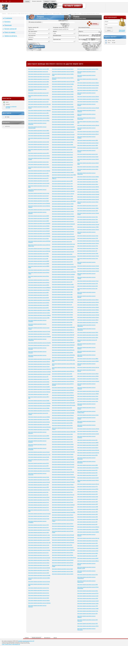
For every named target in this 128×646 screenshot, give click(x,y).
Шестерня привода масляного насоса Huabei (63, 106)
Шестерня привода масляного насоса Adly (38, 84)
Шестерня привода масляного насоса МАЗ (87, 553)
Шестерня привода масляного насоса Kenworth (63, 236)
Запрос (43, 17)
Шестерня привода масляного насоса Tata (87, 216)
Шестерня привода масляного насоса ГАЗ (87, 470)
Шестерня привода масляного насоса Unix (87, 286)
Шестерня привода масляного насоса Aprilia (38, 135)
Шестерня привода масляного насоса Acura (38, 76)
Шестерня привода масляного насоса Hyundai (63, 137)
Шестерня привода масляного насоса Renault (63, 534)
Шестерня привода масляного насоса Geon (38, 555)
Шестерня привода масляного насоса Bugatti (39, 300)
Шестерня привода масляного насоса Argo (38, 144)
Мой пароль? (122, 31)
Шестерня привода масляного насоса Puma (62, 502)
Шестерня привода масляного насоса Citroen (39, 361)
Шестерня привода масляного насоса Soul (87, 154)
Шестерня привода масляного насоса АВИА (87, 442)
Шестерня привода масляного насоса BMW (38, 261)
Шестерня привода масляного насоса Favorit (39, 482)
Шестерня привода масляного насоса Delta (38, 419)
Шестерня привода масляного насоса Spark (87, 156)
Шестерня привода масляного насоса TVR (87, 283)
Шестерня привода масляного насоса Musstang (63, 402)
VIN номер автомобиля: (35, 22)
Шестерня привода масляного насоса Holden (63, 91)
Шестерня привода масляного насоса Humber (63, 114)
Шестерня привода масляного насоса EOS (38, 463)
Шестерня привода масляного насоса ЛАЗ (87, 543)
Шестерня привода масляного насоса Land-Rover (64, 271)
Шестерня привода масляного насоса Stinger (88, 186)
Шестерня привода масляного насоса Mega (62, 352)
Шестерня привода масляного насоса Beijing (38, 228)
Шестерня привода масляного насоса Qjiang (62, 509)
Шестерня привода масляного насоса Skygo (88, 134)
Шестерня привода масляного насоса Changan (39, 336)
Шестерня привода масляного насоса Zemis (87, 415)
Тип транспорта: (32, 31)
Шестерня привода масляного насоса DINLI (38, 429)
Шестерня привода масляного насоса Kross (62, 259)
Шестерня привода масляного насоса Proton (62, 499)
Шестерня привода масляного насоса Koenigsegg (64, 256)
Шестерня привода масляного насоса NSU (62, 425)
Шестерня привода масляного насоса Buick (38, 302)
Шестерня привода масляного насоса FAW (38, 484)
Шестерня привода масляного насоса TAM (87, 210)
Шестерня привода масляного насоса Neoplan (63, 412)
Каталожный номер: (84, 27)
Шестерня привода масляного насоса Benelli (38, 231)
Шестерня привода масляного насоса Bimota (39, 248)
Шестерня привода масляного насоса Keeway (63, 231)
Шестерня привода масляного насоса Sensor (88, 99)
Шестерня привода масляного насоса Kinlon (62, 249)
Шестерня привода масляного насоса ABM (38, 69)
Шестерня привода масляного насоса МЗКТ (87, 558)
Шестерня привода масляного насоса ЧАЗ (87, 623)
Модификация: (57, 35)
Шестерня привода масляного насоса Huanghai (63, 109)
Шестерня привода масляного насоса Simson (88, 125)
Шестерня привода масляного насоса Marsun (63, 337)
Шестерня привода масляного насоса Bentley (39, 233)
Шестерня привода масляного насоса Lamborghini (64, 266)
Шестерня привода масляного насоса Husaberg (63, 126)
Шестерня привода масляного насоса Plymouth (63, 482)
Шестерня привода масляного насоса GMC (38, 570)
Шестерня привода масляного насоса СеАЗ (87, 595)
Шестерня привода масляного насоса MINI (62, 376)
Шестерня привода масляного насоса (90, 13)
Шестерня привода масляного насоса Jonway (63, 211)
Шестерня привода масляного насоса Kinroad (63, 251)
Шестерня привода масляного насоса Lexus (62, 289)
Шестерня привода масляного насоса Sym (87, 205)
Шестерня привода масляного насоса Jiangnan (63, 191)
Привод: (30, 39)
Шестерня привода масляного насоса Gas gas (39, 542)
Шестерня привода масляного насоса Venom (88, 302)
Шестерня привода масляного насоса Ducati (38, 452)
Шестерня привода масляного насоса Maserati (63, 342)
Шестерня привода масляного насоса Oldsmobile (63, 431)
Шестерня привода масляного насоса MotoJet (63, 390)
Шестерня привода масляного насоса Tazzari (88, 224)
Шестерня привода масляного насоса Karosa (63, 221)
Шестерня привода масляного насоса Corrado (39, 374)
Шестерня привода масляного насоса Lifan (62, 292)
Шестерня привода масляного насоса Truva (87, 280)
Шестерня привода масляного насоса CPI (38, 376)
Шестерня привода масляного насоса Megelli (62, 357)
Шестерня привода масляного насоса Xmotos (88, 381)
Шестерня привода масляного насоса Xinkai (87, 373)
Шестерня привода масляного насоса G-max (39, 535)
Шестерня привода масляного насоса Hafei (38, 597)
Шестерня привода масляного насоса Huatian (63, 111)
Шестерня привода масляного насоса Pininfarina (63, 477)
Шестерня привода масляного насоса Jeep (62, 183)
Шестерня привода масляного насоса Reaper (63, 526)
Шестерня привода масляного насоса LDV (62, 281)
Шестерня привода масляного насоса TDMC (88, 227)
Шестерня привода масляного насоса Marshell (63, 334)
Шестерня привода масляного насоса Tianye (88, 243)
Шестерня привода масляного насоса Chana (39, 334)
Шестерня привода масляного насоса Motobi (62, 387)
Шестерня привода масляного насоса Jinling (62, 206)
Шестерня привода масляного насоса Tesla (87, 235)
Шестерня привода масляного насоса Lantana (63, 276)
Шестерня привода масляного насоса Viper (87, 322)
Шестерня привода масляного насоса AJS (38, 101)
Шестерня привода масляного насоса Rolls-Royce (64, 557)
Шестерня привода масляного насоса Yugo (87, 401)
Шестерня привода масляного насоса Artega (39, 155)
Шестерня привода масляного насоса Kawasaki (63, 223)
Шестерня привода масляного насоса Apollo (38, 133)
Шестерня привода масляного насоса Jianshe (63, 193)
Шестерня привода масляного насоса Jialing (62, 188)
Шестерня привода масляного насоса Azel (38, 195)
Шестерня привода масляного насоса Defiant (39, 416)
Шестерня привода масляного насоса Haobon (63, 71)
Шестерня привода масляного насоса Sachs (62, 573)
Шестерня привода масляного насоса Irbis (62, 149)
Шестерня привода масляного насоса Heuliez (63, 84)
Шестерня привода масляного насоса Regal (62, 528)
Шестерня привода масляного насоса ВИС (87, 465)
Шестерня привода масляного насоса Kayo (62, 226)
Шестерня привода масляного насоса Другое (88, 484)
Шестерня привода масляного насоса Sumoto (88, 194)
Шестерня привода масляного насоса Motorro (63, 395)
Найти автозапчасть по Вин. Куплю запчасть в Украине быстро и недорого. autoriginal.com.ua (29, 13)
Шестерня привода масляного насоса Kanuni (62, 218)
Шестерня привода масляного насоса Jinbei (62, 198)
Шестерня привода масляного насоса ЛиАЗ (87, 545)
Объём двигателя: (84, 35)
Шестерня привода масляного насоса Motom (62, 392)
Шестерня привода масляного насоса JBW (62, 181)
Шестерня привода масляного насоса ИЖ (87, 521)
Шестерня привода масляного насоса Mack (62, 314)
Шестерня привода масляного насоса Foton (38, 518)
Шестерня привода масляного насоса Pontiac (63, 489)
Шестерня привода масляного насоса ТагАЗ (88, 600)
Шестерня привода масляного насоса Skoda (88, 131)
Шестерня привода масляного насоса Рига (87, 590)
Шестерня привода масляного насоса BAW (38, 215)
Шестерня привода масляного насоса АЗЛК (87, 445)
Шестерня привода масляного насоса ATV (38, 178)
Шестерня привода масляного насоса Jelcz (62, 186)
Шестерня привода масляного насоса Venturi (88, 307)
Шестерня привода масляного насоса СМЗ (87, 598)
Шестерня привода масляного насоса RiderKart (63, 550)
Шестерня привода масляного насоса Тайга (87, 603)
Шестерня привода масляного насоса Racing (63, 517)
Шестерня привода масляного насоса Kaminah (63, 216)
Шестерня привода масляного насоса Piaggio (63, 474)
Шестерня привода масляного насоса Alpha (38, 115)
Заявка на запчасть (10, 36)
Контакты (7, 21)
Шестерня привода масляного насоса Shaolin (88, 107)
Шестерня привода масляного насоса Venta (87, 304)
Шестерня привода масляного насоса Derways (39, 427)
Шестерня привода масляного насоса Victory (88, 317)
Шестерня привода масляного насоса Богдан (88, 450)
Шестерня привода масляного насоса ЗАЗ (87, 494)
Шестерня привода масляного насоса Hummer (63, 116)
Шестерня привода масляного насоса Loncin (62, 307)
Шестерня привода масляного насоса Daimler (39, 405)
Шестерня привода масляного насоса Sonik (87, 147)
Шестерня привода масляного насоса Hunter (62, 119)
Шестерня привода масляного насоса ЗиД (87, 499)
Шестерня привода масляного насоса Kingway (63, 246)
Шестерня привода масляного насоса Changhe (39, 342)
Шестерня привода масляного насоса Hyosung (63, 134)
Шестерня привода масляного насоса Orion (62, 441)
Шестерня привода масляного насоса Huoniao (63, 121)
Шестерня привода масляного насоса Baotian (39, 203)
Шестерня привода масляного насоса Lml (62, 304)
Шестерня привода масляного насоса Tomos (88, 255)
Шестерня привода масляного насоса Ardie (38, 141)
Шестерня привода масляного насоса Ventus (88, 309)
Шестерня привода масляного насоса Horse (62, 104)
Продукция (8, 25)
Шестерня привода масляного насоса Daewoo (39, 389)
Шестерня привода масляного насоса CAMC (39, 317)
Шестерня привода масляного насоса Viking (87, 319)
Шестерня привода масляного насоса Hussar (63, 131)
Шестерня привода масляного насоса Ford (38, 502)
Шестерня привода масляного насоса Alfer (38, 113)
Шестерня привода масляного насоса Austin (38, 183)
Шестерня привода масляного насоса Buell (38, 297)
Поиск (79, 17)
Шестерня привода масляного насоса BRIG (38, 285)
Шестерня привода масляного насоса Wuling (88, 361)
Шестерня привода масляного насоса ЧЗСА (87, 626)
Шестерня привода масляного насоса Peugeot (63, 461)
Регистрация (122, 30)
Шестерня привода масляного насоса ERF (38, 465)
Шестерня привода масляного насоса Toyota (88, 265)
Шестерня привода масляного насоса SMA (87, 140)
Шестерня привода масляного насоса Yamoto (88, 391)
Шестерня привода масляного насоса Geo (38, 552)
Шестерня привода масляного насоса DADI (38, 384)
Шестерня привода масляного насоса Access (39, 74)
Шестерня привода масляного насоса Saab (62, 568)
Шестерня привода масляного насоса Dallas (38, 408)
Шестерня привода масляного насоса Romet (62, 560)
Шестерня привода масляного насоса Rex (62, 545)
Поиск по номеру (9, 32)
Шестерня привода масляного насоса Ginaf (38, 565)
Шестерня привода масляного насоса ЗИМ (87, 506)
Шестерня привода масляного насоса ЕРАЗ (87, 489)
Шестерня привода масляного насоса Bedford (39, 223)
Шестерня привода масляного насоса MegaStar (63, 355)
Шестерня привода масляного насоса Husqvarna (63, 129)
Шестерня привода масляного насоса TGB (87, 238)
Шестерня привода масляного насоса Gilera (38, 562)
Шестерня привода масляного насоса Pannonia (63, 451)
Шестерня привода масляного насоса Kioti (62, 254)
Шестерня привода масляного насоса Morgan (63, 381)
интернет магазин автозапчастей (26, 641)
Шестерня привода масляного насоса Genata (39, 550)
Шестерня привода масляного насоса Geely (38, 545)
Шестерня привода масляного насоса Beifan (38, 226)
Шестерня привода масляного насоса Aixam (38, 99)
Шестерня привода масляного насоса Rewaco (63, 542)
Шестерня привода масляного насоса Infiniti (62, 144)
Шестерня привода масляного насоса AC (38, 71)
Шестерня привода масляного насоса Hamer (39, 600)
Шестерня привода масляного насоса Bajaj (38, 200)
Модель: (81, 31)
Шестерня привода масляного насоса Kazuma (63, 228)
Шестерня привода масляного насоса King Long (63, 244)
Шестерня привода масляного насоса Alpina (38, 118)
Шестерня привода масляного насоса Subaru (88, 191)
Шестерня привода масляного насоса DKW (38, 435)
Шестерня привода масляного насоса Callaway (39, 315)
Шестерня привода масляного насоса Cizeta (38, 366)
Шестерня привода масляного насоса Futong (39, 530)
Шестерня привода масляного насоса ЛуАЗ (87, 550)
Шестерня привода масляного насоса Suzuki (88, 196)
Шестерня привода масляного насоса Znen (87, 431)
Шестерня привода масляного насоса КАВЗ (87, 529)
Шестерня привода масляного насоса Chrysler (39, 359)
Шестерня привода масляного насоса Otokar (63, 444)
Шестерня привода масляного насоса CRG (38, 379)
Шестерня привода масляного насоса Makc (62, 317)
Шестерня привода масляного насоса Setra (87, 101)
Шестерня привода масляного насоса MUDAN (63, 400)
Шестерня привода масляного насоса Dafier (38, 400)
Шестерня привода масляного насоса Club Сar (39, 369)
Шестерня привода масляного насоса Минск (88, 560)
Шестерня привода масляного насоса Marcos (63, 332)
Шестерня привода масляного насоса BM (38, 258)
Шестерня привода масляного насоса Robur (62, 555)
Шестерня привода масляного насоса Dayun (39, 410)
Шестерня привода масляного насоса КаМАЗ (88, 531)
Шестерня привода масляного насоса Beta (38, 238)
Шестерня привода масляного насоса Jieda (62, 196)
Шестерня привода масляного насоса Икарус (88, 526)
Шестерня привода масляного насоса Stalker (88, 176)
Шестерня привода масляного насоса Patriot (62, 454)
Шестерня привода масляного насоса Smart (87, 142)
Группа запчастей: (33, 27)
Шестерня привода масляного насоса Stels (87, 181)
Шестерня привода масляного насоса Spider (88, 166)
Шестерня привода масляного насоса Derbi (38, 424)
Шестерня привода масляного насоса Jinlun (62, 208)
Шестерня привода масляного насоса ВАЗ (87, 455)
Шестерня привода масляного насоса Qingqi (62, 507)
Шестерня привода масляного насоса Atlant (38, 175)
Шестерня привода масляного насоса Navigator (63, 410)
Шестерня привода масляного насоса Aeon (38, 86)
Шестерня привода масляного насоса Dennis (39, 421)
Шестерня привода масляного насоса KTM (62, 261)
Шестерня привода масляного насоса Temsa (88, 229)
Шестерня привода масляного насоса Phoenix (63, 472)
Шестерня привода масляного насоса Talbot (87, 208)
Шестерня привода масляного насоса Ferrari (39, 489)
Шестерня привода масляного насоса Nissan (63, 415)
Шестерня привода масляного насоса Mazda (62, 347)
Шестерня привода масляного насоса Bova (38, 279)
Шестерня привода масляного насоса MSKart (63, 397)
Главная (27, 1)
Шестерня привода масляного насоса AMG (38, 130)
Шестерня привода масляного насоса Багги (87, 447)
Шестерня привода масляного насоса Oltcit (62, 434)
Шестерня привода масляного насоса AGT (38, 92)
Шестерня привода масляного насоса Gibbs (38, 560)
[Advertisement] (13, 68)
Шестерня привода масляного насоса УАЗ (87, 613)
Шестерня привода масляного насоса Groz (38, 587)
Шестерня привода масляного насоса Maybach (63, 344)
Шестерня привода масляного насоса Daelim (39, 386)
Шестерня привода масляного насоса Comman (39, 371)
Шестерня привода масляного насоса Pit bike (63, 479)
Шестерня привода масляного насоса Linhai (62, 302)
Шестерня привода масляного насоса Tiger (87, 245)
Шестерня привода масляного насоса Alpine (38, 120)
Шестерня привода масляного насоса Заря (87, 496)
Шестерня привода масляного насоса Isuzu (62, 152)
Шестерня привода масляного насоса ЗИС (87, 511)
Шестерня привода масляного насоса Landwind (63, 274)
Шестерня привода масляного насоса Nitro (62, 422)
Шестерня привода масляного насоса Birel (38, 253)
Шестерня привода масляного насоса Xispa (87, 378)
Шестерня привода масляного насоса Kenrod (63, 234)
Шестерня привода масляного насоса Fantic (38, 479)
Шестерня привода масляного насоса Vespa (87, 312)
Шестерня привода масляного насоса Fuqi (38, 527)
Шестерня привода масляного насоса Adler (38, 81)
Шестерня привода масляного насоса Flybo (38, 499)
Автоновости (47, 637)
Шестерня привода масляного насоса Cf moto (39, 331)
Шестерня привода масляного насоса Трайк (87, 608)
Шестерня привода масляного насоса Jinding (63, 203)
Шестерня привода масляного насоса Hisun (62, 89)
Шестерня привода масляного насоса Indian (62, 142)
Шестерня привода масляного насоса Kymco (63, 264)
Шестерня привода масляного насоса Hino (62, 86)
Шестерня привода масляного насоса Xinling (88, 376)
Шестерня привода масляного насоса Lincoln (63, 299)
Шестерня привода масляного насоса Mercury (63, 371)
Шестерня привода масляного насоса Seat (87, 90)
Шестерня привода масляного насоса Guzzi (38, 595)
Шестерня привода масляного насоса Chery (38, 345)
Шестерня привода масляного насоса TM (87, 250)
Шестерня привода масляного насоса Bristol (38, 290)
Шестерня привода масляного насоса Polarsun (63, 487)
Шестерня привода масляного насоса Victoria (88, 314)
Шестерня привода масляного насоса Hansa (62, 69)
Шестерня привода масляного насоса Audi (38, 180)
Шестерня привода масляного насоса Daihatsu (39, 403)
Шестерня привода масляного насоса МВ (87, 555)
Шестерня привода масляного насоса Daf (38, 394)
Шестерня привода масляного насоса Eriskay (39, 468)
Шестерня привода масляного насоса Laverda (63, 279)
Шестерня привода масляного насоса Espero (39, 470)
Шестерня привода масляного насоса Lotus (62, 312)
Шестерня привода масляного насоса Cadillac (39, 310)
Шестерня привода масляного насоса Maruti (62, 339)
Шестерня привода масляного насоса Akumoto (39, 104)
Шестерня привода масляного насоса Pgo (62, 469)
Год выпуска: (32, 35)
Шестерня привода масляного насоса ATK (38, 173)
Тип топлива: (82, 39)
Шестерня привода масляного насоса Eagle (38, 457)
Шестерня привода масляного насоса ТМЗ (87, 606)
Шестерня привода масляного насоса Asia (38, 161)
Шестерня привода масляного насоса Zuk (87, 440)
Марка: (55, 31)
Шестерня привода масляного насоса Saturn (88, 82)
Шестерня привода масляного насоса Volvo (87, 332)
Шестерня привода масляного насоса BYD (38, 307)
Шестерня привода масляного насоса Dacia (38, 381)
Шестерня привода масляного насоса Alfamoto (39, 110)
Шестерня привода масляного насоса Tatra (87, 221)
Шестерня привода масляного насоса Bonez (38, 269)
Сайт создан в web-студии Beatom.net (11, 644)
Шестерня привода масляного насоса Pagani (62, 446)
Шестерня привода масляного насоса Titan (87, 248)
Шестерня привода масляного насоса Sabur (62, 571)
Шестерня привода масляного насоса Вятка (87, 467)
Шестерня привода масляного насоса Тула (87, 611)
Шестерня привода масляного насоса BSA (38, 295)
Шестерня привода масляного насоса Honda (62, 94)
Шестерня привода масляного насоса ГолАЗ (88, 477)
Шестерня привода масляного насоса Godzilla (39, 575)
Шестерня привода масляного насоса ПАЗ (87, 574)
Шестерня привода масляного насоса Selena (88, 96)
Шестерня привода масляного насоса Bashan (39, 209)
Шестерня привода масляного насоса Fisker (38, 497)
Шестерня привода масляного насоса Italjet (62, 157)
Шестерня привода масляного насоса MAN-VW (63, 327)
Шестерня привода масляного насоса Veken (87, 299)
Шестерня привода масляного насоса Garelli (38, 540)
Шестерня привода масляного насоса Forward (39, 513)
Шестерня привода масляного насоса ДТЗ (87, 486)
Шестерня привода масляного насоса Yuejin (87, 398)
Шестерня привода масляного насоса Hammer (39, 603)
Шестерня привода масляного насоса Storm (87, 189)
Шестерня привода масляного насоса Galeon (39, 537)
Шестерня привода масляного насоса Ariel (38, 146)
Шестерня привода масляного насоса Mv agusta (63, 405)
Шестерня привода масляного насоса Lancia (62, 269)
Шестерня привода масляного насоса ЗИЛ (87, 501)
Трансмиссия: (57, 39)
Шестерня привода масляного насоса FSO (38, 524)
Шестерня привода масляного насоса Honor (62, 101)
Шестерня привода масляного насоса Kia (62, 241)
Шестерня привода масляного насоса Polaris (62, 484)
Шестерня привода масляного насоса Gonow (39, 581)
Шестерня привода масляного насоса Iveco (62, 159)
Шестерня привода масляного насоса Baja (38, 198)
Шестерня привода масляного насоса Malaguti (63, 319)
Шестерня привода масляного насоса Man (62, 322)
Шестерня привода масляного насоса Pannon (63, 449)
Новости (47, 1)
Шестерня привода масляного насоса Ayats (38, 193)
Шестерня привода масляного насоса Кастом (88, 538)
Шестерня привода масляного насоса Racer (62, 514)
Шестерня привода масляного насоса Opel (62, 436)
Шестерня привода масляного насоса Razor (62, 523)
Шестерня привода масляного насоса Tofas (87, 253)
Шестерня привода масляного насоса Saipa (87, 69)
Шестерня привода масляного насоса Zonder (88, 433)
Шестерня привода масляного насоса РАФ (87, 584)
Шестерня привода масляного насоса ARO (38, 153)
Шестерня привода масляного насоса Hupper (63, 124)
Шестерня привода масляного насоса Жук (87, 491)
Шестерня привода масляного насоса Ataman (39, 170)
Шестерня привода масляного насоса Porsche (63, 494)
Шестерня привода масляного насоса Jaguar (63, 172)
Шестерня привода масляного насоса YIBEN (88, 393)
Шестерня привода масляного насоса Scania (88, 85)
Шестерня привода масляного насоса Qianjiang (63, 504)
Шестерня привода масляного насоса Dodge (39, 438)
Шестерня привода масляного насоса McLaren (63, 349)
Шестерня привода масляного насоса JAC (62, 167)
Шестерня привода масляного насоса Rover (62, 562)
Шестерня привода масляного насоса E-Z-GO (39, 454)
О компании (8, 18)
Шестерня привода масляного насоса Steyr (87, 184)
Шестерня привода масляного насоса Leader (63, 284)
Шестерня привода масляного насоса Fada (38, 477)
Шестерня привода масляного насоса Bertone (39, 236)
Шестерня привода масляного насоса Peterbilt (63, 459)
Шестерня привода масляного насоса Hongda (63, 99)
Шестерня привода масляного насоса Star (87, 179)
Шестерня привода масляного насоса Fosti (38, 516)
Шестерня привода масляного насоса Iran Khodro (64, 147)
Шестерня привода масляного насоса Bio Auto (39, 251)
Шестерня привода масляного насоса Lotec (62, 309)
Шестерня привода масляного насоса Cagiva (39, 312)
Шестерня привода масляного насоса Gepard (39, 557)
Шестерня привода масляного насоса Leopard (63, 286)
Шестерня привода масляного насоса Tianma (88, 240)
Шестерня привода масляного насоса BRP (38, 292)
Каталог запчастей (37, 1)
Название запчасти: (58, 27)
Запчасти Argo (64, 13)
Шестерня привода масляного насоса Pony (62, 492)
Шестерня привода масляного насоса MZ (62, 407)
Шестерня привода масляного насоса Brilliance (39, 287)
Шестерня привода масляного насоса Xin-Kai (88, 367)
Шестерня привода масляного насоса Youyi (87, 396)
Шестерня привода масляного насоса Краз (87, 540)
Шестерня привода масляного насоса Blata (38, 256)
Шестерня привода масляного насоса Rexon (62, 547)
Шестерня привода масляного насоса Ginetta (39, 567)
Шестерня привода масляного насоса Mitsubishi (63, 378)
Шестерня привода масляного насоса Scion (87, 87)
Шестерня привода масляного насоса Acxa (38, 79)
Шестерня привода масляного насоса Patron (62, 456)
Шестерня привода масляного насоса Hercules (63, 81)
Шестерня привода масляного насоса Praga (62, 497)
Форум (53, 1)
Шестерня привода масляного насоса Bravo (38, 282)
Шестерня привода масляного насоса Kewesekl (63, 239)
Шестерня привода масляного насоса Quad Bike (63, 512)
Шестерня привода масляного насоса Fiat (38, 492)
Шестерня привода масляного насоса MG (62, 373)
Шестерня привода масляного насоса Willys (87, 358)
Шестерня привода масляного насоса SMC (87, 145)
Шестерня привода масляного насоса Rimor (62, 552)
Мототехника (56, 13)
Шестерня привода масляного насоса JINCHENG (64, 201)
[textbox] (90, 33)
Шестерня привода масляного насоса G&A (38, 532)
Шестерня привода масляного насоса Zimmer (88, 428)
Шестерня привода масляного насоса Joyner (63, 213)
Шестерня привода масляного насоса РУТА (87, 593)
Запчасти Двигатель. (75, 13)
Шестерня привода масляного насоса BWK (38, 305)
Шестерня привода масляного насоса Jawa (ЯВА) (64, 174)
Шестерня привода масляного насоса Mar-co (63, 329)
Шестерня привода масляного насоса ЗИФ (87, 519)
